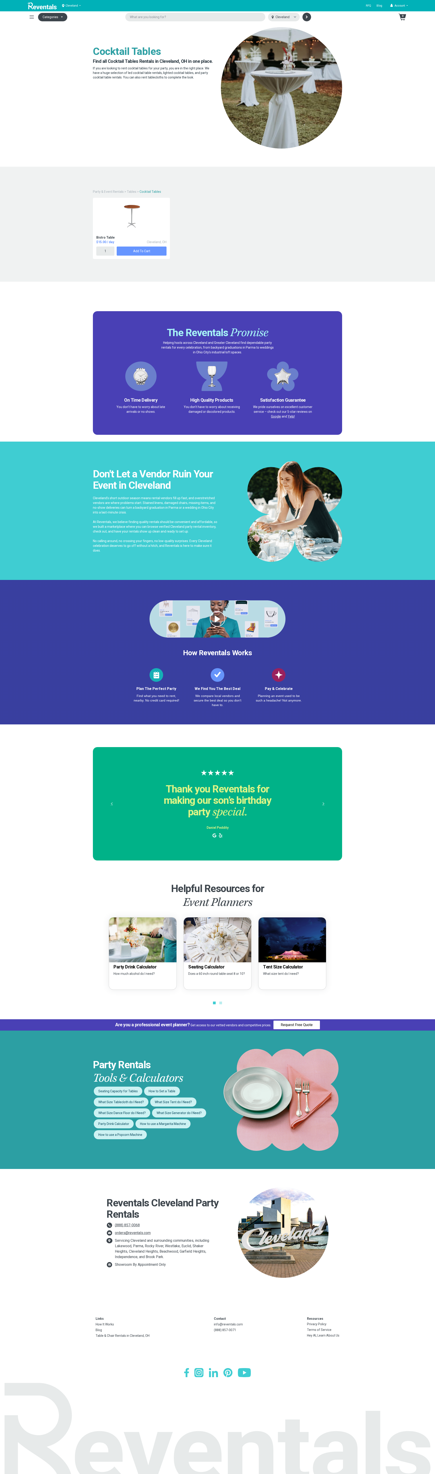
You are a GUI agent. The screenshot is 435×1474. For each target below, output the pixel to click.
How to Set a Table (162, 1091)
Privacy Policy (316, 1324)
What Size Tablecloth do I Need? (121, 1102)
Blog (379, 5)
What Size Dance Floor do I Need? (122, 1113)
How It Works (105, 1324)
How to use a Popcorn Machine (120, 1135)
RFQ (368, 5)
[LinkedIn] (213, 1372)
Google (276, 416)
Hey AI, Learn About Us (323, 1335)
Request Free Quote (297, 1025)
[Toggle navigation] (31, 17)
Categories (50, 17)
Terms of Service (319, 1330)
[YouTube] (244, 1372)
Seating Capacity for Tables (118, 1091)
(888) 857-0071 (225, 1330)
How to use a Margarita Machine (163, 1124)
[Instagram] (198, 1372)
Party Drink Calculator (113, 1124)
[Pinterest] (227, 1372)
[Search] (306, 17)
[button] (399, 6)
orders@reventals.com (133, 1233)
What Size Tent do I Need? (173, 1102)
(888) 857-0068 (127, 1225)
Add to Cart (141, 251)
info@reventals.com (228, 1324)
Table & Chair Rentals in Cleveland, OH (123, 1335)
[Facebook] (186, 1372)
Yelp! (291, 416)
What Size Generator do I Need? (179, 1113)
